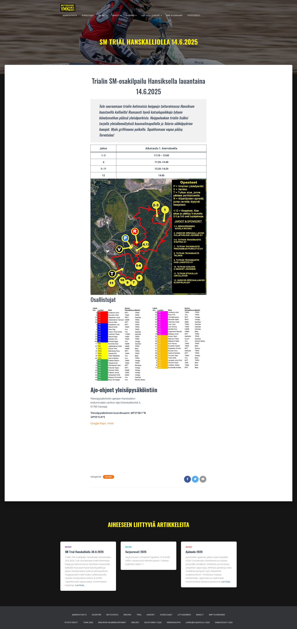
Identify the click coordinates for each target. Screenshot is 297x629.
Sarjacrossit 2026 (135, 552)
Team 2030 (88, 622)
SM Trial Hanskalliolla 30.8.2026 (84, 552)
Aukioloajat (88, 15)
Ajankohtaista (70, 15)
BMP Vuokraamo (175, 15)
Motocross (112, 614)
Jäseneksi (130, 15)
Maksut (116, 15)
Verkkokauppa (174, 622)
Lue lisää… (80, 585)
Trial (139, 614)
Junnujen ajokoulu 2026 (198, 622)
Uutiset (108, 477)
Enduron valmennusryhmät (112, 622)
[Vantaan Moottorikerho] (67, 8)
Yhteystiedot (193, 15)
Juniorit (156, 15)
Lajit (143, 15)
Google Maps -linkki (102, 423)
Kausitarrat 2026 (152, 622)
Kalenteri (103, 15)
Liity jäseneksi (184, 614)
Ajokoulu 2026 (194, 552)
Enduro (127, 614)
